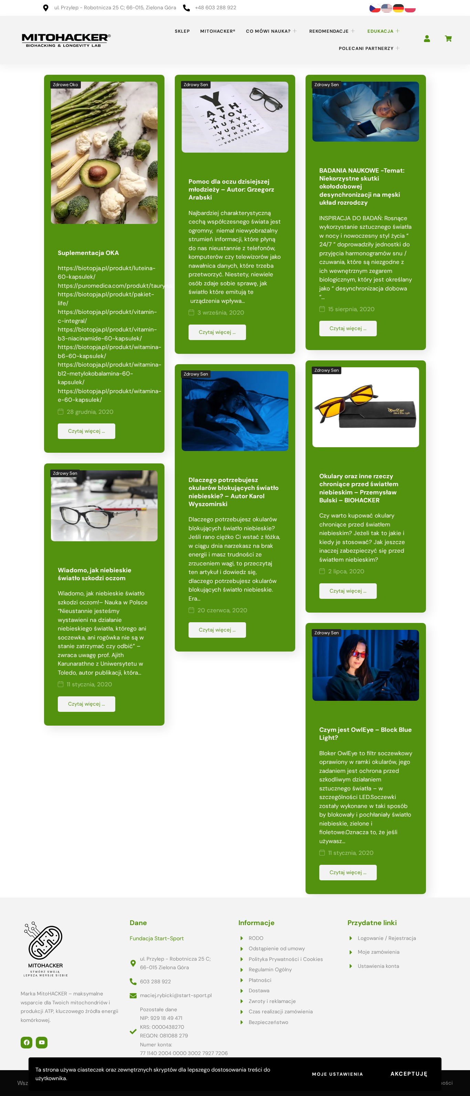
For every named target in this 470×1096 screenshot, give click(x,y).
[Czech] (375, 7)
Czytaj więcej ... (86, 431)
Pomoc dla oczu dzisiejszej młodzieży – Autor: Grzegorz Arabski (231, 189)
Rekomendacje (329, 31)
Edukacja (380, 31)
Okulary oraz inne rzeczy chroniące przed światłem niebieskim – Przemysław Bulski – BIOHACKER (358, 488)
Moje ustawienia (337, 1074)
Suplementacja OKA (88, 253)
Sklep (182, 31)
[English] (387, 7)
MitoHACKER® (218, 31)
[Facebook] (26, 1042)
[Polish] (410, 7)
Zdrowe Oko (65, 85)
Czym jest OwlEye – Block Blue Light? (365, 734)
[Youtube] (41, 1042)
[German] (399, 7)
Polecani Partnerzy (366, 48)
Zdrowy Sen (196, 85)
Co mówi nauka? (268, 31)
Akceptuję (409, 1073)
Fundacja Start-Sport (157, 938)
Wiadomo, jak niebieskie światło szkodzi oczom (94, 574)
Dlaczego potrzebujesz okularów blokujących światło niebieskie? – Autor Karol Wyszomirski (234, 492)
